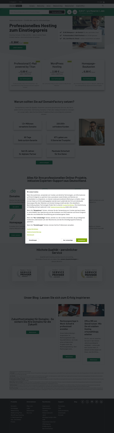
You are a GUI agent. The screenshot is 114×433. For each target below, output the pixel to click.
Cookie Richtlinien (68, 205)
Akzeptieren (81, 240)
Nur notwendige (68, 240)
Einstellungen (33, 240)
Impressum (30, 235)
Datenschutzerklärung (58, 207)
